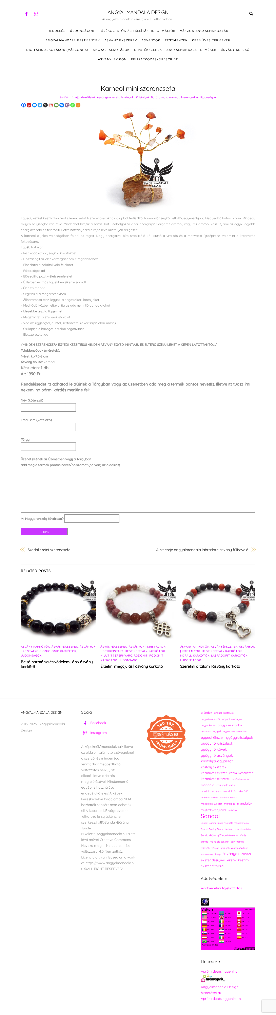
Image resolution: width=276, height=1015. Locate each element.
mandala (207, 785)
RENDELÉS (56, 31)
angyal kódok (208, 725)
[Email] (56, 105)
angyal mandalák (230, 725)
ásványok (230, 853)
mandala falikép (209, 797)
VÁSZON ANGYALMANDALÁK (204, 31)
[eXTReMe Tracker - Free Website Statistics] (205, 904)
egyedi (217, 731)
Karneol (174, 97)
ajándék (206, 712)
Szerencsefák (189, 97)
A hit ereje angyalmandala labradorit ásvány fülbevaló (202, 549)
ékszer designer (213, 860)
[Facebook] (23, 105)
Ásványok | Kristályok (135, 97)
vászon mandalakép (210, 854)
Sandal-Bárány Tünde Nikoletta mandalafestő (225, 823)
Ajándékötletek (85, 97)
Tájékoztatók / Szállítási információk (137, 31)
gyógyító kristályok (217, 743)
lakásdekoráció (241, 779)
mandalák (244, 803)
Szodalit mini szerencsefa (49, 549)
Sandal (65, 97)
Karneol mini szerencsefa (138, 88)
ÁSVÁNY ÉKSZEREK (120, 40)
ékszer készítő (238, 860)
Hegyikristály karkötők (145, 651)
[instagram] (36, 13)
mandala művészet (211, 803)
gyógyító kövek (214, 749)
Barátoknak (159, 97)
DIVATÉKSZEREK (148, 50)
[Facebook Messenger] (34, 105)
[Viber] (67, 105)
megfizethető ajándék (213, 809)
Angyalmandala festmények (73, 40)
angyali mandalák (210, 719)
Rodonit (141, 655)
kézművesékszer (241, 773)
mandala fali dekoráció (235, 791)
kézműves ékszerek (216, 779)
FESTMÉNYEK (176, 40)
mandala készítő (228, 797)
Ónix (46, 651)
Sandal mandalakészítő (215, 841)
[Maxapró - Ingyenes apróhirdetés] (228, 979)
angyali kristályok (224, 712)
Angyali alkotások (111, 50)
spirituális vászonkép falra (234, 847)
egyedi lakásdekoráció (235, 731)
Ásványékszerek (108, 97)
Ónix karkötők (64, 651)
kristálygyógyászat (217, 761)
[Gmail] (50, 105)
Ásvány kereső (235, 50)
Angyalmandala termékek (191, 50)
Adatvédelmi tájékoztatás (221, 888)
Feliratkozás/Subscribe (154, 59)
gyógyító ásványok (217, 755)
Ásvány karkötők (35, 646)
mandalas (229, 803)
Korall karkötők (195, 655)
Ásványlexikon (112, 59)
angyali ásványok (232, 719)
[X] (45, 105)
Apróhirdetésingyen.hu (219, 971)
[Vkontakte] (61, 105)
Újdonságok (208, 97)
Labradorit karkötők (229, 655)
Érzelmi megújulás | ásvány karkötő (131, 666)
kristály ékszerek (213, 767)
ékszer (246, 854)
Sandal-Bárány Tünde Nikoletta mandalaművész (226, 829)
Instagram (98, 732)
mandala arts (225, 785)
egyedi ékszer (212, 737)
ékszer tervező (212, 866)
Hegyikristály (111, 651)
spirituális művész (210, 848)
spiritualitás (237, 841)
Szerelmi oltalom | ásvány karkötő (210, 666)
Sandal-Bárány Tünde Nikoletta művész (224, 835)
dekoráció (206, 731)
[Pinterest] (29, 105)
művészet (233, 810)
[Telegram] (40, 105)
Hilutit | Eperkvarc (116, 655)
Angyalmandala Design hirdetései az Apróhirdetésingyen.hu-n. (221, 993)
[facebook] (26, 13)
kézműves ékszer (214, 773)
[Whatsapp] (72, 105)
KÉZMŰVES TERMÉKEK (211, 40)
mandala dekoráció (211, 791)
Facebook (97, 723)
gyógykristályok (239, 737)
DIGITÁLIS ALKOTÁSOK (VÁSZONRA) (57, 50)
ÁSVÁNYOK (151, 40)
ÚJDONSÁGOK (82, 31)
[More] (78, 105)
